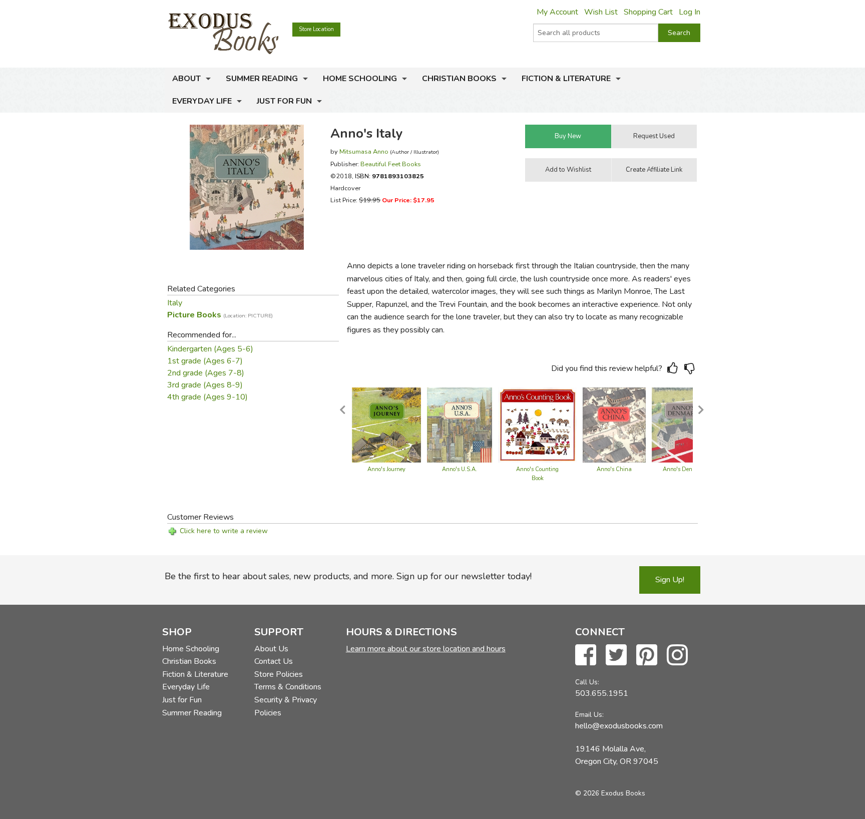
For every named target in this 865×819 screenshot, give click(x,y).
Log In (689, 12)
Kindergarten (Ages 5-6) (210, 348)
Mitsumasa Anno (363, 151)
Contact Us (273, 661)
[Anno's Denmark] (684, 424)
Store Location (316, 29)
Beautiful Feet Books (390, 164)
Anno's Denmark (684, 469)
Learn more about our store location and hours (426, 648)
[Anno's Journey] (386, 424)
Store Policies (278, 674)
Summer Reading (262, 78)
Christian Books (459, 78)
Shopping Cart (648, 12)
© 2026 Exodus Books (610, 793)
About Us (271, 648)
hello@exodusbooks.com (619, 725)
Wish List (601, 12)
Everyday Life (202, 101)
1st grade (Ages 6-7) (205, 360)
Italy (174, 302)
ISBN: (389, 176)
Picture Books (220, 314)
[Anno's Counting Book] (537, 424)
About (186, 78)
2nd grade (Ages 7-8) (205, 372)
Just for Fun (284, 101)
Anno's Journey (386, 469)
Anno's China (614, 469)
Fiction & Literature (566, 78)
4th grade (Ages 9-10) (207, 396)
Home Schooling (360, 78)
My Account (557, 12)
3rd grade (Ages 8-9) (205, 384)
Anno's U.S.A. (459, 469)
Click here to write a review (224, 531)
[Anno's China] (614, 424)
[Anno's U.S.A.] (459, 424)
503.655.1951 (601, 693)
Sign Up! (669, 579)
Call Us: (587, 682)
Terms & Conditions (287, 686)
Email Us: (589, 714)
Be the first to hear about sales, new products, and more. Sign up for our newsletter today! (348, 576)
